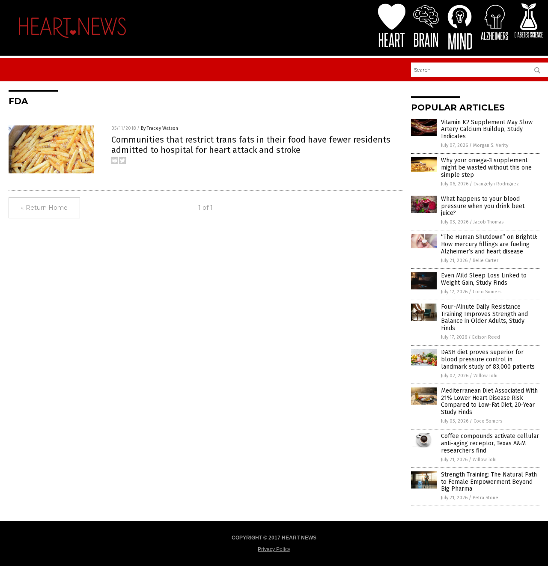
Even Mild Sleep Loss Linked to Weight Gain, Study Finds (484, 279)
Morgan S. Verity (490, 145)
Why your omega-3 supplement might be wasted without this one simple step (486, 168)
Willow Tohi (485, 375)
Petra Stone (485, 497)
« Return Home (44, 208)
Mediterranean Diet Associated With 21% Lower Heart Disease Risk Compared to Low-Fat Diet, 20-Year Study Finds (489, 401)
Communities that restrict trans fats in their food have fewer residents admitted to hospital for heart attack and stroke (250, 144)
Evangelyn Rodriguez (496, 184)
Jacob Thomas (488, 222)
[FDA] (72, 40)
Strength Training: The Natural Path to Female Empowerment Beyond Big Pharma (489, 482)
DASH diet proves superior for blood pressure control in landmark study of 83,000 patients (488, 359)
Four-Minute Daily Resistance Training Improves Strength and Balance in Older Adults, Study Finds (484, 317)
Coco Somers (487, 292)
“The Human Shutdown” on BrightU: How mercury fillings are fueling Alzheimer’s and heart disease (489, 244)
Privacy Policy (274, 549)
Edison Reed (486, 337)
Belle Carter (485, 260)
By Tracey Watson (159, 128)
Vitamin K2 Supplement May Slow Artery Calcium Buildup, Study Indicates (487, 129)
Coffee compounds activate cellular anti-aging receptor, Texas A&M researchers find (490, 443)
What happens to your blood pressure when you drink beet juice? (482, 206)
